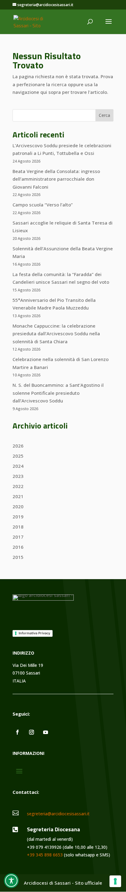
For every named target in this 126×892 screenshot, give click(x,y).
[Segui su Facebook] (17, 732)
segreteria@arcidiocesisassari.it (58, 814)
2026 (18, 446)
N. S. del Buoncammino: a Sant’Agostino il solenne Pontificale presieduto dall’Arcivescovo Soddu (58, 393)
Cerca (104, 115)
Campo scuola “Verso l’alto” (43, 205)
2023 (18, 476)
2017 (18, 537)
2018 (18, 527)
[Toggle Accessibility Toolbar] (11, 880)
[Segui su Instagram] (31, 732)
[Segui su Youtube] (45, 732)
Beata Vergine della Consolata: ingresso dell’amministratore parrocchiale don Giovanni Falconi (56, 179)
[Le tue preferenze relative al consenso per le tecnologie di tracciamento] (115, 881)
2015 (18, 557)
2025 (18, 456)
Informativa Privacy (34, 633)
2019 (18, 516)
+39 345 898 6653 (45, 855)
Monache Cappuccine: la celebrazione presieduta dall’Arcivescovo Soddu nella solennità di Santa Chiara (56, 333)
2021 (18, 496)
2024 (18, 466)
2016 (18, 547)
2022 (18, 486)
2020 (18, 506)
